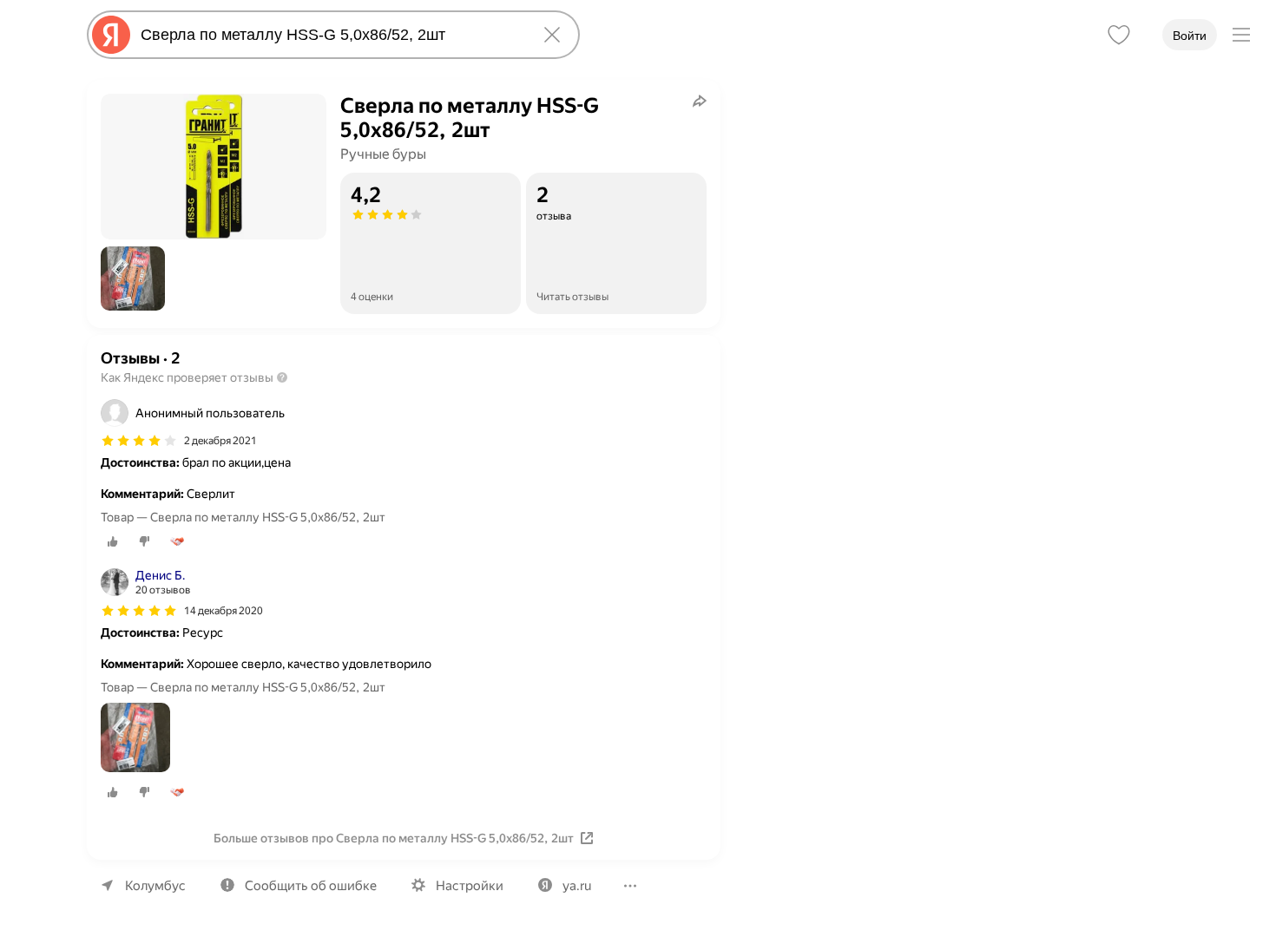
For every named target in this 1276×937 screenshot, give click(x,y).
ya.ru (576, 886)
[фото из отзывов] (135, 739)
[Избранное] (1119, 35)
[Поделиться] (700, 101)
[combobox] (329, 34)
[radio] (113, 541)
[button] (133, 278)
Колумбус (155, 886)
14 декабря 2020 (223, 611)
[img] (139, 441)
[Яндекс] (111, 35)
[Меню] (1241, 34)
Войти (1190, 36)
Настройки (469, 886)
